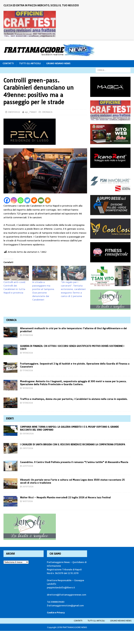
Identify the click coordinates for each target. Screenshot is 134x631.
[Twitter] (27, 200)
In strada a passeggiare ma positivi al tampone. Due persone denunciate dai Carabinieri (43, 291)
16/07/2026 (28, 501)
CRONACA (47, 112)
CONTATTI (8, 63)
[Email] (41, 200)
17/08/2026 (28, 370)
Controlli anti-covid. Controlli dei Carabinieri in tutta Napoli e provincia (14, 287)
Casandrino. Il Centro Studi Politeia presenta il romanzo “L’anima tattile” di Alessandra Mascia (74, 462)
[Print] (34, 200)
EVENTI (10, 418)
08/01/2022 (14, 112)
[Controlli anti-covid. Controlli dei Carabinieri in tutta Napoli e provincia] (16, 273)
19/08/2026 (28, 352)
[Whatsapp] (20, 200)
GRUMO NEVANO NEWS (58, 63)
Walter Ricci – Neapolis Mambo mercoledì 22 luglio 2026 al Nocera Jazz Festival (65, 497)
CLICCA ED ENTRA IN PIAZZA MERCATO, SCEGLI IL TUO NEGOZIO (41, 5)
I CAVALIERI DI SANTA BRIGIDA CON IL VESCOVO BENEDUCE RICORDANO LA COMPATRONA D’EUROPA (73, 444)
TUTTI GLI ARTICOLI (30, 63)
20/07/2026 (28, 486)
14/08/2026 (28, 388)
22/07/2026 (28, 465)
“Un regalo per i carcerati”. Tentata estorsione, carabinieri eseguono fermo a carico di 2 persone (73, 289)
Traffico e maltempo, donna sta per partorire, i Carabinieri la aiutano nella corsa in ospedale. (74, 399)
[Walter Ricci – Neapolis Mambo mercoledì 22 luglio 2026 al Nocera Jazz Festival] (10, 501)
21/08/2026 (28, 335)
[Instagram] (14, 200)
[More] (48, 200)
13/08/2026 (28, 402)
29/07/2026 (28, 448)
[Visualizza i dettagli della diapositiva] (29, 24)
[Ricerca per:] (113, 70)
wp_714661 (30, 112)
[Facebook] (7, 200)
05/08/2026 (28, 433)
